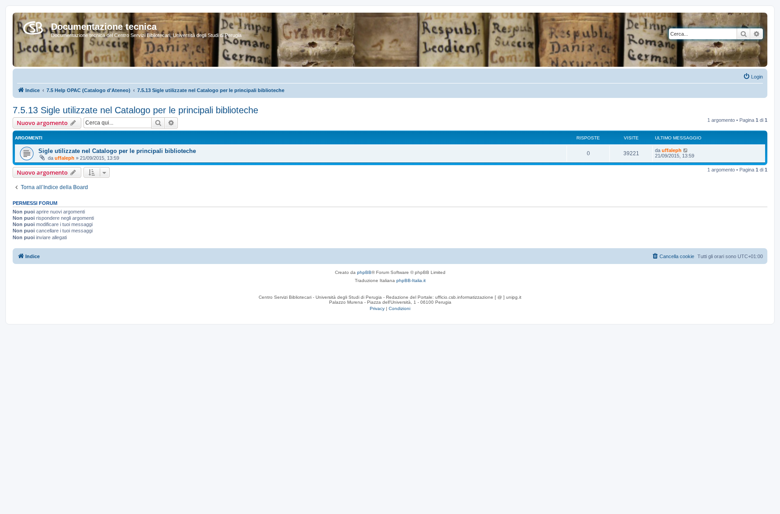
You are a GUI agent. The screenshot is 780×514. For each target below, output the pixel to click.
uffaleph (64, 158)
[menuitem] (753, 76)
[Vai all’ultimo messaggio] (686, 150)
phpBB (364, 272)
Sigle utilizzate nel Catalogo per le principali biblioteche (117, 151)
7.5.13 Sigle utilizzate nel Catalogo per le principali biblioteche (135, 110)
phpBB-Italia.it (411, 280)
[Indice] (33, 26)
